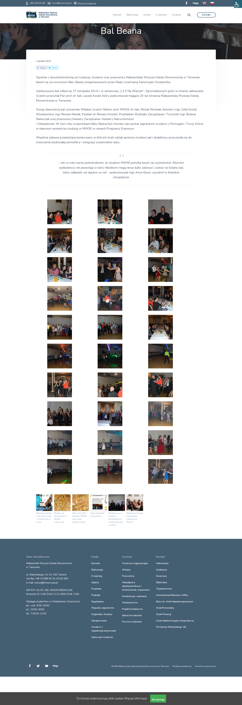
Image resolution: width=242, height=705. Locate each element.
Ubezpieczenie (99, 620)
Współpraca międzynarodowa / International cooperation (136, 586)
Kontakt (206, 14)
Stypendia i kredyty (101, 614)
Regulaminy (97, 601)
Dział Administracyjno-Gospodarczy (175, 620)
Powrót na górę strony (205, 666)
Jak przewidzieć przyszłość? (97, 514)
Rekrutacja (97, 569)
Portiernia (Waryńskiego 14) (171, 627)
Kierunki (95, 563)
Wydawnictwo (130, 602)
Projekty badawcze (132, 609)
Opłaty (95, 582)
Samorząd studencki (102, 637)
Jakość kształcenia (132, 615)
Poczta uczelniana (132, 621)
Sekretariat (162, 563)
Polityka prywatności (182, 666)
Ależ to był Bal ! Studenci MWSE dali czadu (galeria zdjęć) (79, 517)
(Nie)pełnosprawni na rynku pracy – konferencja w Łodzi (44, 517)
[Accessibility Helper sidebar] (238, 4)
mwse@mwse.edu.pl (62, 3)
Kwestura (161, 576)
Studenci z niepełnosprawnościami (103, 628)
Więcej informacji (135, 698)
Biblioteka (161, 582)
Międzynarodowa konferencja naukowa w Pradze (135, 517)
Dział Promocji (163, 614)
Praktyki (95, 595)
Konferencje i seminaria (134, 596)
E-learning (96, 576)
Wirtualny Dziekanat (86, 3)
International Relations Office (172, 595)
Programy (96, 588)
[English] (204, 5)
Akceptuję (158, 699)
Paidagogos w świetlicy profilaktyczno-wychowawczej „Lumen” (115, 519)
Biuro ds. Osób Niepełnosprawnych (174, 601)
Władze (126, 569)
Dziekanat (161, 569)
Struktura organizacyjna (135, 563)
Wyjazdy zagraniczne (102, 607)
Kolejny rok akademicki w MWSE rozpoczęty (60, 517)
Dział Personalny (165, 607)
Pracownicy (128, 576)
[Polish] (212, 5)
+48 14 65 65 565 (37, 3)
